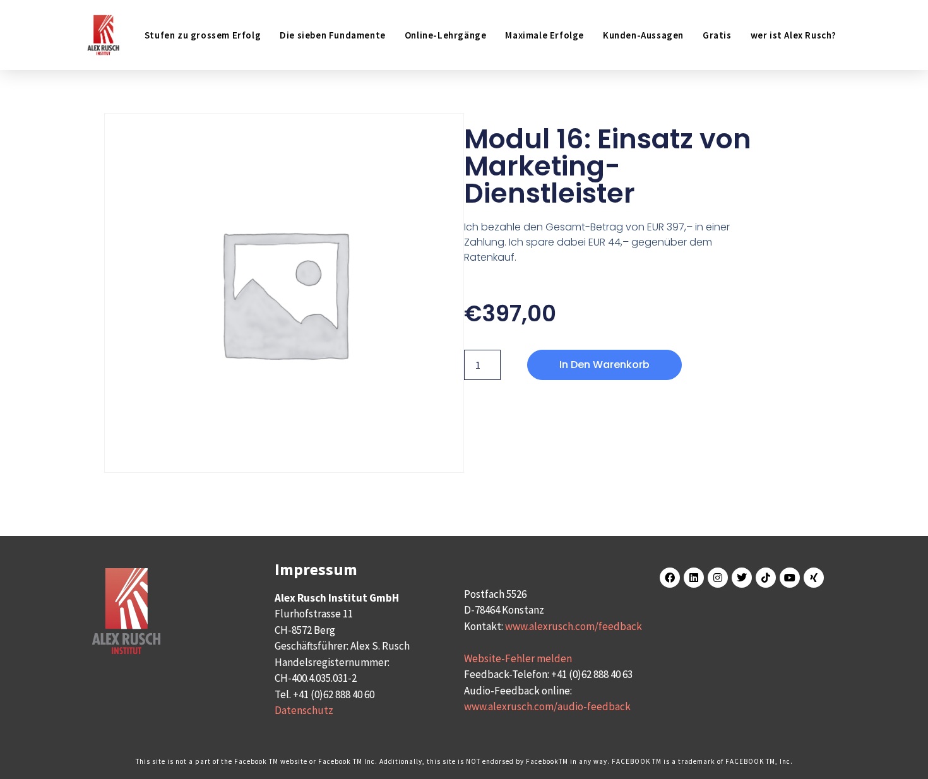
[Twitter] (742, 578)
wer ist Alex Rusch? (793, 35)
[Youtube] (790, 578)
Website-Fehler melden (518, 658)
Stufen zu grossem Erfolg (203, 35)
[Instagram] (718, 578)
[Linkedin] (694, 578)
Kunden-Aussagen (643, 35)
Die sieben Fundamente (333, 35)
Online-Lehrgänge (446, 35)
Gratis (717, 35)
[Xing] (814, 578)
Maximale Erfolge (544, 35)
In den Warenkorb (604, 364)
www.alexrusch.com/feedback (573, 626)
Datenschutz (304, 710)
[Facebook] (670, 578)
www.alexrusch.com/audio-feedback (547, 706)
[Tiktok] (766, 578)
